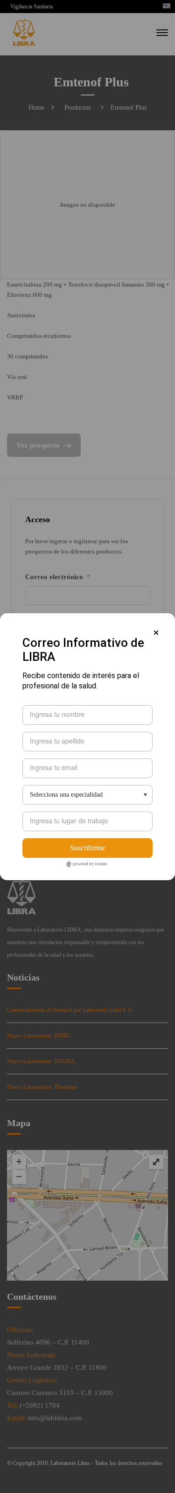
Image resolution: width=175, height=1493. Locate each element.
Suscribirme (87, 848)
